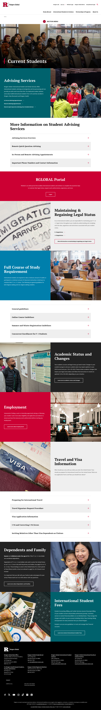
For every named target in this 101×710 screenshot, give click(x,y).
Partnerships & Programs (83, 12)
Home (5, 16)
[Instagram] (18, 695)
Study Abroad (47, 12)
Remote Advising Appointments (12, 103)
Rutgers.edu (56, 4)
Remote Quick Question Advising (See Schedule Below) (18, 107)
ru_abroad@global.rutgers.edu (35, 662)
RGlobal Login (70, 4)
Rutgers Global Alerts (80, 4)
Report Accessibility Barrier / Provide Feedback (62, 704)
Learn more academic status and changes (69, 380)
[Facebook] (5, 695)
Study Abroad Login (90, 4)
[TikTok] (23, 695)
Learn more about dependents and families (18, 584)
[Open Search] (97, 4)
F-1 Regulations (59, 232)
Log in (50, 194)
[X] (9, 695)
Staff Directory (9, 683)
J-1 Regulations (59, 235)
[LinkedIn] (32, 695)
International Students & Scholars (63, 12)
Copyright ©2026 (34, 706)
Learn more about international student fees (70, 633)
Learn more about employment (15, 426)
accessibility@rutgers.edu (42, 704)
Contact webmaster (66, 706)
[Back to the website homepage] (11, 4)
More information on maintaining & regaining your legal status (75, 241)
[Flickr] (27, 695)
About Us (95, 12)
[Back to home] (11, 649)
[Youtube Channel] (14, 695)
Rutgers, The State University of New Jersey (46, 706)
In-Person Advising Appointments (13, 100)
